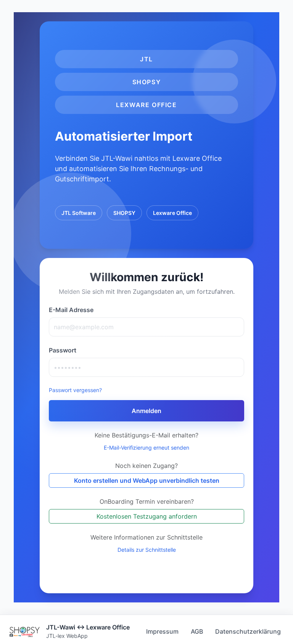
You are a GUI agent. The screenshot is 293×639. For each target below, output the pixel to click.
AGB (197, 631)
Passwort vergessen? (75, 390)
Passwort (62, 350)
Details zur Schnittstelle (147, 549)
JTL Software (78, 213)
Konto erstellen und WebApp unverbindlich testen (146, 480)
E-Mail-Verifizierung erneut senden (146, 447)
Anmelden (146, 411)
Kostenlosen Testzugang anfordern (147, 516)
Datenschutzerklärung (248, 631)
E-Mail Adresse (71, 310)
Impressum (162, 631)
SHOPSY (124, 213)
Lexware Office (172, 213)
